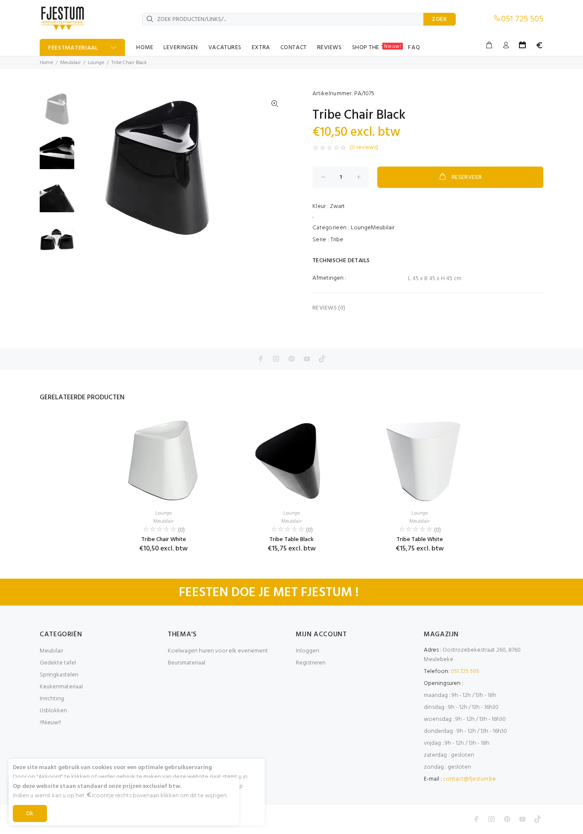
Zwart (337, 206)
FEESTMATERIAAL (73, 48)
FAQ (414, 48)
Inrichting (52, 699)
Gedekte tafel (58, 663)
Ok (30, 814)
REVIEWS (329, 48)
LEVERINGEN (180, 48)
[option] (57, 113)
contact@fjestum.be (469, 779)
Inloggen (307, 651)
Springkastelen (59, 675)
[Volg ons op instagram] (276, 358)
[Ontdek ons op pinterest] (291, 358)
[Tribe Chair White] (163, 459)
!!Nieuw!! (50, 723)
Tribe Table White (419, 539)
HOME (144, 48)
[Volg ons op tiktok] (322, 358)
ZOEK (439, 19)
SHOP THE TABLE (377, 47)
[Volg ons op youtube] (306, 358)
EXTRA (261, 48)
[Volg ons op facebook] (260, 358)
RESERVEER (467, 177)
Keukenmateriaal (61, 687)
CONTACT (293, 48)
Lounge (96, 63)
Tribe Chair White (163, 539)
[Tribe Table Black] (291, 459)
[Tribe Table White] (419, 459)
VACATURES (225, 48)
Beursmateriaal (186, 663)
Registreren (311, 663)
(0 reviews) (364, 147)
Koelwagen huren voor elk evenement (218, 651)
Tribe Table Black (291, 539)
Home (46, 63)
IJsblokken (53, 711)
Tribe (336, 240)
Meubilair (70, 63)
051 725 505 (522, 19)
